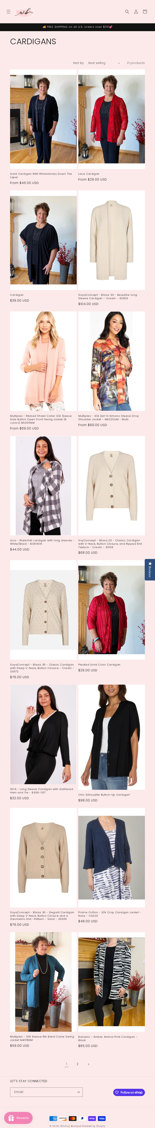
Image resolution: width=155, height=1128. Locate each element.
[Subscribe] (78, 1092)
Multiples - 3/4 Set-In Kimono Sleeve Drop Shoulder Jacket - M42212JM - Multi (108, 417)
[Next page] (88, 1064)
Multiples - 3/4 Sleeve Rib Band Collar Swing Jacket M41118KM (42, 1038)
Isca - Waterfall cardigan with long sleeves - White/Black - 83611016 (42, 542)
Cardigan (17, 295)
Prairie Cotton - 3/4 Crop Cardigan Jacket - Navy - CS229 (109, 914)
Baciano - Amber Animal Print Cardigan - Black (107, 1038)
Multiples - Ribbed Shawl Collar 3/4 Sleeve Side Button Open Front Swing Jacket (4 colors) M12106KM (41, 419)
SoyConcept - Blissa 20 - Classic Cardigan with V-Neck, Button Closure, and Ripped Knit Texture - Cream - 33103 (110, 544)
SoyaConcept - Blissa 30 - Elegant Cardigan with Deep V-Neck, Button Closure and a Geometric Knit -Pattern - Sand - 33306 (42, 916)
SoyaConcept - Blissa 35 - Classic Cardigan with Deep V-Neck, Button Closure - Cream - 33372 (42, 668)
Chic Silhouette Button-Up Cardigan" (104, 795)
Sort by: (78, 63)
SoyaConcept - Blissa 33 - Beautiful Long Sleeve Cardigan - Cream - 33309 (107, 296)
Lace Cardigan (88, 174)
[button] (8, 11)
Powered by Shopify (93, 1126)
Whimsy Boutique (70, 1126)
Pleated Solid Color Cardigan (99, 665)
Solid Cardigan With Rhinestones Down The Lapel (41, 175)
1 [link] (66, 1064)
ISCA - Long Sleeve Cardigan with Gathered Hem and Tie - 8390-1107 (41, 791)
